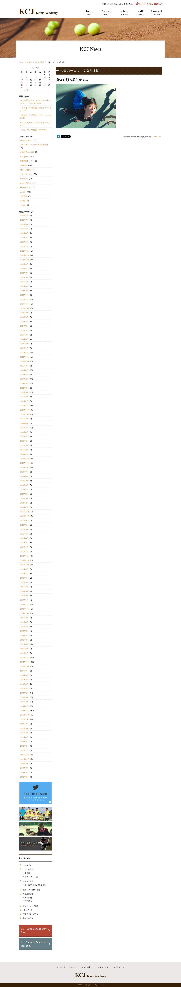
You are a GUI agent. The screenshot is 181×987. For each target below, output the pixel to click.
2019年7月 (24, 573)
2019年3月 (24, 591)
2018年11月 (24, 609)
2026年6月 (24, 224)
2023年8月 (24, 370)
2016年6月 (24, 737)
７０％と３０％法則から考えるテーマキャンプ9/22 (35, 109)
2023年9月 (24, 366)
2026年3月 (24, 237)
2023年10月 (24, 361)
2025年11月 (24, 255)
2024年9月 (24, 313)
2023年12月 (24, 352)
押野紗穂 (28, 897)
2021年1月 (24, 507)
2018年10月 (24, 613)
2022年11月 (24, 410)
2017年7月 (24, 679)
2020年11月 (24, 516)
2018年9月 (24, 618)
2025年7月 (24, 273)
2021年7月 (24, 481)
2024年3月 (24, 339)
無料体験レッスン (27, 161)
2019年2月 (24, 595)
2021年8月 (24, 476)
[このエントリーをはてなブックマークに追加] (58, 137)
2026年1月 (24, 246)
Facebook (24, 178)
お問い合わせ (28, 918)
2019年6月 (24, 578)
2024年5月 (24, 330)
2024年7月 (24, 321)
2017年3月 (24, 697)
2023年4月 (24, 388)
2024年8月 (24, 317)
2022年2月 (24, 450)
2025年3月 (24, 290)
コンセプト (27, 865)
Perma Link (157, 137)
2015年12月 (24, 755)
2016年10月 (24, 719)
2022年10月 (24, 414)
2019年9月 (24, 569)
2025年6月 (24, 277)
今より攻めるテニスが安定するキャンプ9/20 (35, 124)
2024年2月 (24, 344)
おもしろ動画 (25, 183)
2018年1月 (24, 653)
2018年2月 (24, 649)
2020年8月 (24, 525)
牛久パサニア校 (26, 174)
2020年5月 (24, 534)
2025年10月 (24, 259)
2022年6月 (24, 432)
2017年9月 (24, 671)
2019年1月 (24, 600)
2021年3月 (24, 498)
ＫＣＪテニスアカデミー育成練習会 (34, 144)
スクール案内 (28, 869)
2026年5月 (24, 229)
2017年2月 (24, 701)
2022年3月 (24, 445)
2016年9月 (24, 724)
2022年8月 (24, 423)
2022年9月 (24, 419)
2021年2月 (24, 503)
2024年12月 (24, 299)
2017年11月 (24, 662)
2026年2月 (24, 242)
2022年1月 (24, 454)
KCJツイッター (28, 910)
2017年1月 (24, 706)
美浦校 (22, 200)
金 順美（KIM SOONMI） (36, 885)
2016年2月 (24, 746)
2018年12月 (24, 604)
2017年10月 (24, 666)
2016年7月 (24, 732)
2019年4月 (24, 587)
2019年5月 (24, 582)
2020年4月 (24, 538)
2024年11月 (24, 304)
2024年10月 (24, 308)
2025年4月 (24, 286)
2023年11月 (24, 357)
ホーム (59, 967)
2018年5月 (24, 635)
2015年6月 (24, 772)
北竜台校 (23, 196)
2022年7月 (24, 427)
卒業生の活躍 (28, 894)
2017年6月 (24, 684)
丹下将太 (28, 901)
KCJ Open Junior (26, 140)
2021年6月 (24, 485)
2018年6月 (24, 631)
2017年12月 (24, 657)
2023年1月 (24, 401)
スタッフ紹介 (28, 881)
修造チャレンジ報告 (30, 906)
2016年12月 (24, 710)
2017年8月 (24, 675)
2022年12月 (24, 405)
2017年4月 (24, 693)
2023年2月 (24, 396)
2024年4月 (24, 335)
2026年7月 (24, 220)
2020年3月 (24, 542)
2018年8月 (24, 622)
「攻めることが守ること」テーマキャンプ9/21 (35, 116)
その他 (22, 205)
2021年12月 (24, 458)
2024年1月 (24, 348)
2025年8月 (24, 268)
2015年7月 (24, 768)
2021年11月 (24, 463)
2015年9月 (24, 763)
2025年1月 (24, 295)
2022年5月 (24, 436)
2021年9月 (24, 472)
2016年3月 (24, 741)
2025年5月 (24, 282)
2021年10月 (24, 467)
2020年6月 (24, 529)
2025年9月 (24, 264)
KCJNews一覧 (25, 187)
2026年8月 (24, 215)
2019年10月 (24, 564)
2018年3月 (24, 644)
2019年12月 (24, 556)
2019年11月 (24, 560)
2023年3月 (24, 392)
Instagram (24, 156)
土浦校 (22, 192)
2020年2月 (24, 547)
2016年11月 (24, 715)
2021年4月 (24, 494)
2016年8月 (24, 728)
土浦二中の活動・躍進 (31, 889)
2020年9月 (24, 520)
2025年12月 (24, 251)
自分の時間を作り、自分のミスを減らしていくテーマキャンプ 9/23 (35, 101)
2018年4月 (24, 640)
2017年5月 (24, 688)
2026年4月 (24, 233)
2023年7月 (24, 374)
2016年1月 (24, 750)
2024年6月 (24, 326)
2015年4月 (24, 777)
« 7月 (26, 90)
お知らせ (23, 165)
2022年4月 (24, 441)
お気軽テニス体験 (27, 152)
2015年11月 (24, 759)
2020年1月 (24, 551)
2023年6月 (24, 379)
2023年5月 (24, 383)
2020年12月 (24, 512)
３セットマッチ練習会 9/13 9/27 (33, 130)
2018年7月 (24, 626)
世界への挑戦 (25, 170)
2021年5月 (24, 489)
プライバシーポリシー (31, 914)
